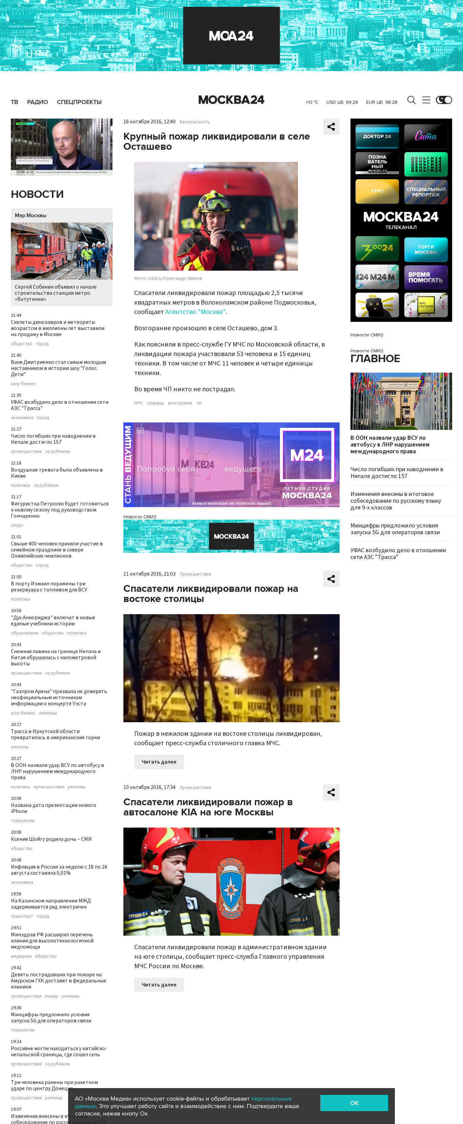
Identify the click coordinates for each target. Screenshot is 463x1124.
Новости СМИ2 (139, 517)
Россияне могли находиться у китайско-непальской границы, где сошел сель (59, 1051)
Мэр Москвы (30, 215)
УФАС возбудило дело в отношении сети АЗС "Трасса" (59, 405)
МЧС (138, 403)
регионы (48, 713)
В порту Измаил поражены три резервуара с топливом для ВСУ (49, 587)
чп (199, 403)
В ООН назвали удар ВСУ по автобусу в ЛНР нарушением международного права (57, 771)
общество (22, 343)
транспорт (22, 916)
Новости (37, 194)
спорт (17, 525)
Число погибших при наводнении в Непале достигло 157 (53, 439)
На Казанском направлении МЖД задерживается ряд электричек (51, 904)
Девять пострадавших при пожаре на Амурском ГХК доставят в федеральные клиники (58, 981)
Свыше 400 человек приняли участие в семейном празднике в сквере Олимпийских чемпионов (57, 550)
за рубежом (57, 451)
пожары (155, 403)
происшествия (26, 451)
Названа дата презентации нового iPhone (53, 808)
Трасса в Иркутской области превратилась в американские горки (55, 734)
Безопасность (195, 122)
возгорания (180, 403)
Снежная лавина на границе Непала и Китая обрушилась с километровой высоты (56, 657)
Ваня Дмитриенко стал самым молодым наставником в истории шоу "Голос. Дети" (58, 368)
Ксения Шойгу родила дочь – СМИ (51, 839)
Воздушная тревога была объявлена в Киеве (57, 473)
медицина (21, 956)
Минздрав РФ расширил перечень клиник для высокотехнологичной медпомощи (52, 941)
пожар (51, 996)
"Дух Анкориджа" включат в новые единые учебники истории (53, 620)
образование (25, 633)
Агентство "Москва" (195, 312)
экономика (22, 417)
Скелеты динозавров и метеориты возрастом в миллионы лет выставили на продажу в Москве (57, 328)
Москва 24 (231, 100)
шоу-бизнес (23, 383)
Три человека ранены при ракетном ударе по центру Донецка (54, 1085)
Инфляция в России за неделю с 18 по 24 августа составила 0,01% (59, 870)
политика (20, 485)
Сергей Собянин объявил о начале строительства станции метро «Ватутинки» (56, 293)
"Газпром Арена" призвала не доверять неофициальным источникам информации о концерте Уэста (59, 697)
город (42, 343)
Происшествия (195, 574)
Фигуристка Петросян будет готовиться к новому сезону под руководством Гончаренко (59, 510)
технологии (23, 820)
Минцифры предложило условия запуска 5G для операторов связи (51, 1017)
